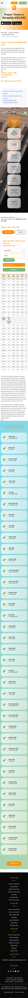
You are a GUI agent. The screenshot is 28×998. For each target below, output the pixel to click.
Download (13, 269)
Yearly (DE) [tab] (20, 232)
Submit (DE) (9, 259)
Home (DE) (4, 32)
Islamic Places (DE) (14, 900)
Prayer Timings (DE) (14, 884)
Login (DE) (14, 2)
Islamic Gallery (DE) (14, 914)
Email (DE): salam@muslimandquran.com (14, 960)
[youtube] (15, 971)
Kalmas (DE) (14, 922)
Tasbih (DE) (14, 917)
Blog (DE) (14, 948)
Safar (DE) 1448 (8, 241)
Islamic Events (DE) (14, 912)
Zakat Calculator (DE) (14, 934)
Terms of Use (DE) (19, 992)
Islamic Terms (14, 950)
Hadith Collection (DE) (14, 892)
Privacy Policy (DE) (8, 992)
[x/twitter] (18, 971)
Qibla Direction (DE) (14, 889)
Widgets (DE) (14, 945)
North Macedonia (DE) (8, 34)
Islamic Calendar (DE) (14, 909)
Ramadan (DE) (14, 897)
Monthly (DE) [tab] (8, 232)
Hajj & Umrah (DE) (14, 940)
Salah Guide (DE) (14, 937)
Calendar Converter (14, 942)
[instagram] (10, 971)
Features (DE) (17, 977)
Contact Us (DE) (18, 981)
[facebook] (8, 971)
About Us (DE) (9, 981)
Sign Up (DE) (23, 2)
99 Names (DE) (14, 925)
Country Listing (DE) (13, 32)
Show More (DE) (14, 863)
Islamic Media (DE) (14, 920)
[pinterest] (13, 971)
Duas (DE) (14, 894)
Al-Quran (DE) (14, 886)
